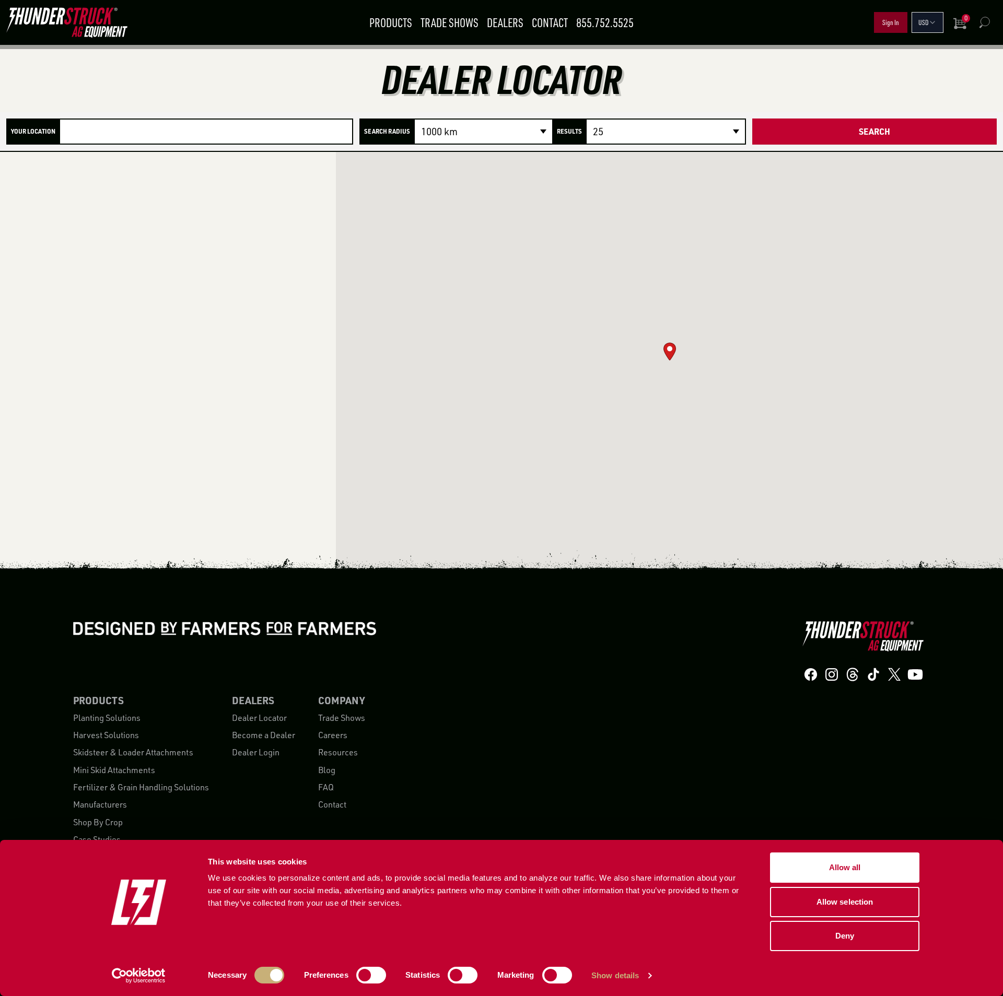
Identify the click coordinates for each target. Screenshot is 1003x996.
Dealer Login (255, 752)
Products (390, 22)
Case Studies (97, 839)
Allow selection (845, 901)
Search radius (387, 131)
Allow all (845, 867)
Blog (326, 770)
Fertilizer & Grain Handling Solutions (141, 787)
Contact (550, 22)
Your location (33, 131)
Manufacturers (100, 804)
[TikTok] (873, 674)
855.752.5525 (605, 22)
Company (341, 700)
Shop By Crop (98, 822)
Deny (844, 935)
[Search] (984, 22)
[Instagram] (831, 674)
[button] (669, 351)
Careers (332, 735)
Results (569, 131)
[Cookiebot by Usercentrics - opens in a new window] (138, 975)
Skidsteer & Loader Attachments (133, 752)
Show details (615, 975)
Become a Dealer (263, 735)
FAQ (326, 787)
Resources (338, 752)
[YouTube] (915, 674)
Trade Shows (450, 22)
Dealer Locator (259, 718)
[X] (894, 674)
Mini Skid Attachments (114, 770)
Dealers (505, 22)
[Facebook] (810, 674)
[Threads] (852, 674)
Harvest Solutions (106, 735)
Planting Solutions (107, 718)
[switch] (371, 975)
